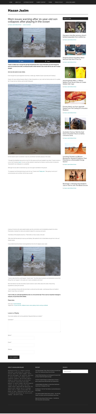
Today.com (42, 171)
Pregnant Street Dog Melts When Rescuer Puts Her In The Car (73, 58)
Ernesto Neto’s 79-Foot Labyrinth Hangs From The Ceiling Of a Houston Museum (75, 108)
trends (37, 305)
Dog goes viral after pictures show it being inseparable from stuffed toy (74, 36)
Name (10, 335)
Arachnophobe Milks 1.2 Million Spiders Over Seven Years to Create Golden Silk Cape (74, 82)
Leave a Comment (27, 24)
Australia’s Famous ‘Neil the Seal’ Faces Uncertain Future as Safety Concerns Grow (73, 133)
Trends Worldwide (17, 303)
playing (34, 305)
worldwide (45, 305)
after (20, 305)
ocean (30, 305)
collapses (24, 305)
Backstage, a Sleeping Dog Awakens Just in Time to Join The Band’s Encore (75, 184)
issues (27, 305)
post (20, 162)
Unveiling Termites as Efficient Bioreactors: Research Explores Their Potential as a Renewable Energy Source (75, 159)
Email (10, 342)
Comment (11, 319)
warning (41, 305)
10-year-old (16, 305)
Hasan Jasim (18, 10)
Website (10, 349)
